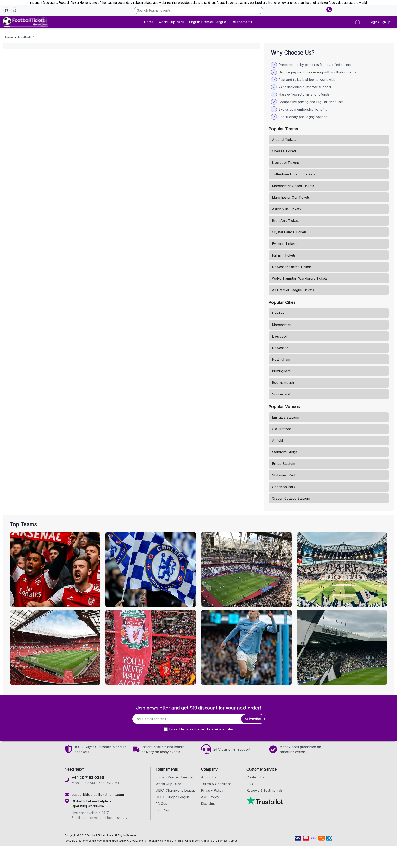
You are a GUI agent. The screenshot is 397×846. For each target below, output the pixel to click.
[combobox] (198, 10)
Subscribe (253, 719)
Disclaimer (209, 804)
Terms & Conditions (216, 784)
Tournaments (241, 22)
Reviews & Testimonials (264, 790)
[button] (6, 10)
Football (24, 37)
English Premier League (207, 22)
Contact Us (255, 777)
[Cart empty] (357, 22)
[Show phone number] (329, 9)
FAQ (249, 784)
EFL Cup (162, 810)
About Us (208, 777)
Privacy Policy (212, 790)
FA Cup (161, 804)
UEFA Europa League (172, 797)
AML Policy (210, 797)
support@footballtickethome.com (98, 794)
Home (148, 22)
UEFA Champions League (175, 790)
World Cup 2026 (171, 22)
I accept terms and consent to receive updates (201, 729)
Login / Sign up (380, 22)
